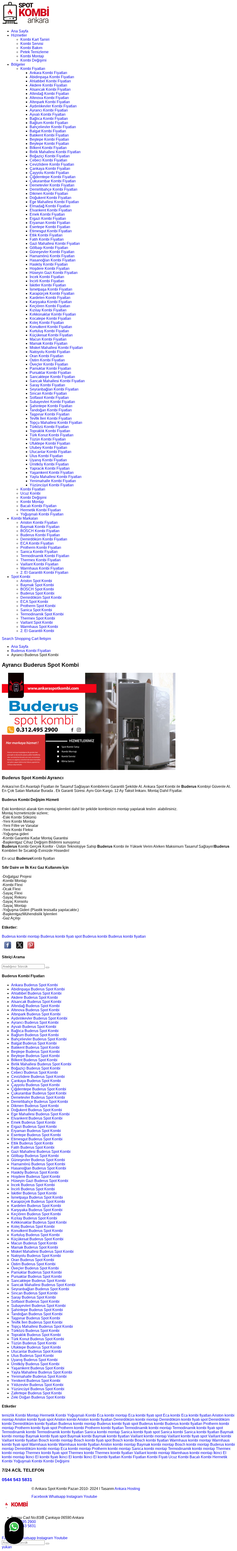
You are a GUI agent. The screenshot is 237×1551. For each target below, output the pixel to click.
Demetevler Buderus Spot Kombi (38, 1097)
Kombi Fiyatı (157, 1457)
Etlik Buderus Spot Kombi (32, 1143)
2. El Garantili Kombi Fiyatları (44, 572)
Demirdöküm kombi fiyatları (35, 1424)
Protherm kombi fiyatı (32, 1428)
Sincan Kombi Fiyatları (48, 393)
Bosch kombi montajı (56, 1440)
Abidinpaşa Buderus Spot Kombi (38, 989)
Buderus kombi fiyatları (127, 936)
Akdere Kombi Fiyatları (48, 85)
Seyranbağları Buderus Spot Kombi (40, 1289)
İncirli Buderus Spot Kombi (33, 1189)
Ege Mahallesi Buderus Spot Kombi (40, 1114)
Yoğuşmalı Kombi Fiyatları (41, 514)
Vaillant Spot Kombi (36, 622)
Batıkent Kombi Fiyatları (49, 135)
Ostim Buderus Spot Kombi (33, 1264)
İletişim (45, 639)
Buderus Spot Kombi (37, 593)
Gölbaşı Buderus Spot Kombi (35, 1156)
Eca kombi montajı (112, 1415)
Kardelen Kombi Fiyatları (50, 298)
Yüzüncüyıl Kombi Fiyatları (52, 485)
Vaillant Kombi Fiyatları (39, 564)
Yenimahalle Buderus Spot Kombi (39, 1376)
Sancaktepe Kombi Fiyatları (52, 377)
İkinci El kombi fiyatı (42, 1457)
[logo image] (16, 1510)
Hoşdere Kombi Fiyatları (49, 268)
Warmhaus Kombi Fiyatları (42, 568)
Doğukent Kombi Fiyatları (50, 198)
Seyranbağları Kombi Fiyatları (54, 389)
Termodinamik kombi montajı (148, 1428)
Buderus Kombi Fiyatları (40, 535)
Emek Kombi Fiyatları (47, 214)
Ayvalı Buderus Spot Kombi (33, 1027)
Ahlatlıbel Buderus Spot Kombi (36, 993)
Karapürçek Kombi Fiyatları (52, 293)
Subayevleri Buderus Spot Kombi (38, 1306)
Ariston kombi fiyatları (95, 1419)
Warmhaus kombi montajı (191, 1440)
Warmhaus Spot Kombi (39, 627)
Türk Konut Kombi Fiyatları (51, 435)
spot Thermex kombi (78, 1453)
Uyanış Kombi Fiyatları (48, 460)
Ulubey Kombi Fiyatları (48, 448)
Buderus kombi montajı (21, 936)
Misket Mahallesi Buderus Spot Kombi (42, 1251)
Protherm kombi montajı (112, 1449)
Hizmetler (19, 35)
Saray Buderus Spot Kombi (33, 1297)
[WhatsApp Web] (14, 1530)
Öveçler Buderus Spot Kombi (35, 1268)
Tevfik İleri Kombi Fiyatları (51, 418)
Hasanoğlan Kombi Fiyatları (52, 260)
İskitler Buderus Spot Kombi (34, 1193)
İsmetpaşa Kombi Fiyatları (51, 289)
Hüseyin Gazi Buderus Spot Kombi (39, 1181)
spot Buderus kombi (91, 936)
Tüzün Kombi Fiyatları (48, 439)
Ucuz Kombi (30, 493)
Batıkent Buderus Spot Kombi (35, 1047)
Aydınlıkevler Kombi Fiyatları (53, 106)
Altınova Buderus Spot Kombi (35, 1010)
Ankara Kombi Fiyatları (48, 73)
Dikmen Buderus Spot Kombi (35, 1106)
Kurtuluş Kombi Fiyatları (49, 331)
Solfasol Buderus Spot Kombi (35, 1301)
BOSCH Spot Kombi (37, 589)
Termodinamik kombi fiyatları (60, 1432)
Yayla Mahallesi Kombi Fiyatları (55, 477)
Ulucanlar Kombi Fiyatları (50, 452)
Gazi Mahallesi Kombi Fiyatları (55, 243)
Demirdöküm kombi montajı (136, 1419)
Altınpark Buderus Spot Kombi (36, 1014)
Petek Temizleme (34, 52)
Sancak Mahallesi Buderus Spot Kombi (43, 1285)
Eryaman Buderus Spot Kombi (36, 1131)
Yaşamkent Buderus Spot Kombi (37, 1368)
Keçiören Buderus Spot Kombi (36, 1214)
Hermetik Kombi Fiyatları (40, 510)
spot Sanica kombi (168, 1432)
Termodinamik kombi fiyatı (194, 1428)
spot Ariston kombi (62, 1419)
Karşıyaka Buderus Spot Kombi (36, 1210)
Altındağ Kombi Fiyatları (49, 94)
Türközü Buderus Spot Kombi (35, 1331)
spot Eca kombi (168, 1415)
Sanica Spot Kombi (36, 610)
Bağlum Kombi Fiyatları (49, 123)
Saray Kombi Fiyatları (47, 385)
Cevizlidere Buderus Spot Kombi (38, 1077)
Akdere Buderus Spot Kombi (34, 997)
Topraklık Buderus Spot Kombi (36, 1335)
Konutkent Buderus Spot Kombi (37, 1231)
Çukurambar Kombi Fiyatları (53, 181)
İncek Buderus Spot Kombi (33, 1185)
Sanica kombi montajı (102, 1432)
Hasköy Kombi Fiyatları (49, 264)
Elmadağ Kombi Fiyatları (50, 206)
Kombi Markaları (24, 518)
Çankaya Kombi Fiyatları (50, 169)
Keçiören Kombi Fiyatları (50, 306)
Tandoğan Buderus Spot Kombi (36, 1314)
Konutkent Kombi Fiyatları (51, 327)
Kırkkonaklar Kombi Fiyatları (53, 314)
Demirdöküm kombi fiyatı (180, 1419)
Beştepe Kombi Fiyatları (49, 139)
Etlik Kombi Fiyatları (46, 235)
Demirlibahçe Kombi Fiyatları (53, 189)
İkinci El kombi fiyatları (102, 1457)
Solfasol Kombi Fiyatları (49, 398)
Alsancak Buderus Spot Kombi (36, 1002)
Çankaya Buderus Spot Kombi (36, 1081)
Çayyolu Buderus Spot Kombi (35, 1085)
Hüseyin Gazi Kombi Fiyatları (54, 273)
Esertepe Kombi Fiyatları (50, 227)
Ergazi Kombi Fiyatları (48, 218)
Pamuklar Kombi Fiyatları (50, 368)
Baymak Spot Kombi (37, 585)
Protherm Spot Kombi (38, 606)
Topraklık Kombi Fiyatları (50, 431)
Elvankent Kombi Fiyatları (51, 210)
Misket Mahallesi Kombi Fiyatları (56, 348)
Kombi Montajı (32, 56)
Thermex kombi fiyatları (114, 1453)
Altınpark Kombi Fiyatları (50, 102)
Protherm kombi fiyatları (105, 1428)
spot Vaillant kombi (215, 1436)
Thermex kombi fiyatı (43, 1453)
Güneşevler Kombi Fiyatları (52, 252)
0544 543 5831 (17, 1479)
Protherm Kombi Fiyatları (40, 547)
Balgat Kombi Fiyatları (48, 131)
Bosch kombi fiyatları (152, 1440)
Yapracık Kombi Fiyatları (50, 468)
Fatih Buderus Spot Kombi (32, 1147)
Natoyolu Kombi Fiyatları (50, 352)
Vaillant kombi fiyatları (20, 1440)
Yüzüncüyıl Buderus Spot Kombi (37, 1389)
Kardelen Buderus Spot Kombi (36, 1206)
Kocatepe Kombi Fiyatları (50, 318)
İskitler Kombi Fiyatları (48, 285)
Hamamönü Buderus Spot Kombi (38, 1164)
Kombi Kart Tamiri (35, 39)
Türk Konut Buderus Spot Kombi (37, 1339)
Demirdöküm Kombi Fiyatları (43, 539)
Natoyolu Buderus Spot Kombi (36, 1256)
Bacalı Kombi (201, 1457)
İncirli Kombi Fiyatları (47, 281)
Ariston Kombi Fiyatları (39, 522)
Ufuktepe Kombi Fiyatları (50, 443)
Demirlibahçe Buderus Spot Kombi (39, 1102)
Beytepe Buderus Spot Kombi (35, 1056)
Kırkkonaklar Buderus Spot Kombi (39, 1222)
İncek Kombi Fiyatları (47, 277)
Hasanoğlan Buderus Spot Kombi (38, 1168)
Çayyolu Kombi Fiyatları (49, 173)
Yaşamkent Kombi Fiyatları (52, 473)
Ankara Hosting (127, 1489)
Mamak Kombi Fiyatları (48, 343)
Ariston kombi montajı (118, 1444)
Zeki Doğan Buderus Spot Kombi (38, 1397)
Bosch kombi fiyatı (89, 1440)
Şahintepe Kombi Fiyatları (51, 406)
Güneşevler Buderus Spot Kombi (38, 1160)
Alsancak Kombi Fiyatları (50, 89)
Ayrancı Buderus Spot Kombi (35, 1022)
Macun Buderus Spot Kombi (34, 1243)
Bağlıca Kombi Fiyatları (49, 119)
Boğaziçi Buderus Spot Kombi (35, 1068)
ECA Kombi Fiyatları (37, 543)
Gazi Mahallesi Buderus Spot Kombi (41, 1152)
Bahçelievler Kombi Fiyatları (53, 127)
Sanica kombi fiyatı (137, 1432)
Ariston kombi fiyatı (31, 1419)
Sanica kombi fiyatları (202, 1432)
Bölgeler (18, 64)
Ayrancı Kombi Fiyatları (49, 110)
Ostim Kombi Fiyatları (47, 360)
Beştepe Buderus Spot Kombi (35, 1052)
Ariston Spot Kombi (36, 581)
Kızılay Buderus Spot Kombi (34, 1218)
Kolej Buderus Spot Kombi (33, 1226)
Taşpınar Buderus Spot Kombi (35, 1318)
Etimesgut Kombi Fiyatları (51, 231)
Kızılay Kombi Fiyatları (48, 310)
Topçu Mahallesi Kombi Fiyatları (56, 423)
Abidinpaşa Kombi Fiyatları (52, 77)
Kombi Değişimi (33, 60)
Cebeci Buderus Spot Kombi (34, 1072)
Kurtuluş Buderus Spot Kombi (35, 1235)
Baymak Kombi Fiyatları (39, 527)
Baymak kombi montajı (156, 1444)
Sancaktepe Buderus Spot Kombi (38, 1281)
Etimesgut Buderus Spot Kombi (36, 1139)
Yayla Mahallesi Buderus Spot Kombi (41, 1372)
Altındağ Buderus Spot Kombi (35, 1006)
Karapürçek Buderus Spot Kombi (38, 1202)
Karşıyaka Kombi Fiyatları (51, 302)
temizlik (8, 1415)
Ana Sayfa (19, 31)
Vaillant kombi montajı (149, 1436)
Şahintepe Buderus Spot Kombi (37, 1310)
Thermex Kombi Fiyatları (40, 560)
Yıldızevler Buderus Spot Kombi (37, 1385)
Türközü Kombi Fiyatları (49, 427)
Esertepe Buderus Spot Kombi (36, 1135)
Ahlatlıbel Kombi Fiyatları (50, 81)
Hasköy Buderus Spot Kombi (35, 1172)
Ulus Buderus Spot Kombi (32, 1356)
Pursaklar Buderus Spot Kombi (36, 1276)
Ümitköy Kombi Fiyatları (49, 464)
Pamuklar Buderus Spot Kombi (36, 1272)
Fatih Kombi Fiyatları (47, 239)
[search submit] (47, 967)
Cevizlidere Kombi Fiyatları (52, 164)
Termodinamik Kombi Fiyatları (44, 556)
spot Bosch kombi (120, 1440)
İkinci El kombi (71, 1457)
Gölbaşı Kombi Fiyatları (49, 248)
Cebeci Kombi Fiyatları (48, 160)
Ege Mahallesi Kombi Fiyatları (54, 202)
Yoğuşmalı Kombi (82, 1415)
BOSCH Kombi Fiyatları (39, 531)
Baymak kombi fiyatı (42, 1436)
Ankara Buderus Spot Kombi (34, 985)
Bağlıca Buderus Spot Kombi (35, 1031)
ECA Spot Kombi (34, 602)
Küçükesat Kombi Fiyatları (51, 335)
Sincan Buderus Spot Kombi (34, 1293)
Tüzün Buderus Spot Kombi (33, 1343)
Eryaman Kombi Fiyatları (50, 223)
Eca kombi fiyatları (196, 1415)
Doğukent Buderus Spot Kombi (36, 1110)
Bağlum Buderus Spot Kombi (35, 1035)
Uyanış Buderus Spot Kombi (34, 1360)
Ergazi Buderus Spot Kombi (34, 1127)
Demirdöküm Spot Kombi (41, 597)
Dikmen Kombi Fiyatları (49, 193)
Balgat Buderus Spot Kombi (34, 1043)
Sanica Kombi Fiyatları (39, 552)
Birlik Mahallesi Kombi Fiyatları (55, 152)
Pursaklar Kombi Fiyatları (50, 373)
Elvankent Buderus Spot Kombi (36, 1118)
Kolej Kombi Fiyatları (47, 323)
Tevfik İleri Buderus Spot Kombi (36, 1322)
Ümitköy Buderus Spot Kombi (35, 1364)
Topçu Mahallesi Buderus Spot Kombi (42, 1326)
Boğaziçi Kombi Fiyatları (50, 156)
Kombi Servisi (31, 44)
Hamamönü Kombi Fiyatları (52, 256)
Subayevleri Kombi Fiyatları (52, 402)
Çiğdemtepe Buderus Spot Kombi (38, 1089)
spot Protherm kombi (67, 1428)
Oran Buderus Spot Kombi (32, 1260)
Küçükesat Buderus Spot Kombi (37, 1239)
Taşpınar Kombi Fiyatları (49, 414)
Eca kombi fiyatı (141, 1415)
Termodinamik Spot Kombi (42, 614)
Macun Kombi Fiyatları (48, 339)
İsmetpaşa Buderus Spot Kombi (37, 1197)
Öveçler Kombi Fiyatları (49, 364)
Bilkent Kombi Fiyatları (48, 148)
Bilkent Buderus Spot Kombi (34, 1060)
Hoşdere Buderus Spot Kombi (35, 1177)
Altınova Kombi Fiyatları (49, 98)
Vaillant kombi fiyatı (184, 1436)
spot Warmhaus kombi (40, 1444)
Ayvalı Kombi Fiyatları (47, 114)
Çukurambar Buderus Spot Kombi (38, 1093)
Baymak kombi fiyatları (112, 1436)
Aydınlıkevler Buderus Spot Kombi (39, 1018)
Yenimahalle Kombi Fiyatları (53, 481)
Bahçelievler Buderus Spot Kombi (39, 1039)
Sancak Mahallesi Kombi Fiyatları (57, 381)
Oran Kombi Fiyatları (46, 356)
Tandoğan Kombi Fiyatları (51, 410)
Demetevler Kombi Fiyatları (52, 185)
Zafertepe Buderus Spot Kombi (36, 1393)
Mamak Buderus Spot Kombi (34, 1247)
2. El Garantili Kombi (37, 631)
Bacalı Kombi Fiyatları (38, 506)
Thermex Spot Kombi (37, 618)
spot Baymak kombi (76, 1436)
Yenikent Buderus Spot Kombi (35, 1381)
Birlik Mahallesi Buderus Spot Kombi (41, 1064)
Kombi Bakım (31, 48)
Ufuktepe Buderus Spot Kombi (36, 1347)
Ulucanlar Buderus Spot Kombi (36, 1351)
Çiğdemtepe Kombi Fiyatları (52, 177)
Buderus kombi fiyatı (57, 936)
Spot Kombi (20, 577)
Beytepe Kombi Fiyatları (49, 144)
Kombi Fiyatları (32, 69)
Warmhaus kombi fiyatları (79, 1444)
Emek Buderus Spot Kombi (33, 1122)
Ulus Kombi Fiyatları (46, 456)
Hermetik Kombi (53, 1415)
